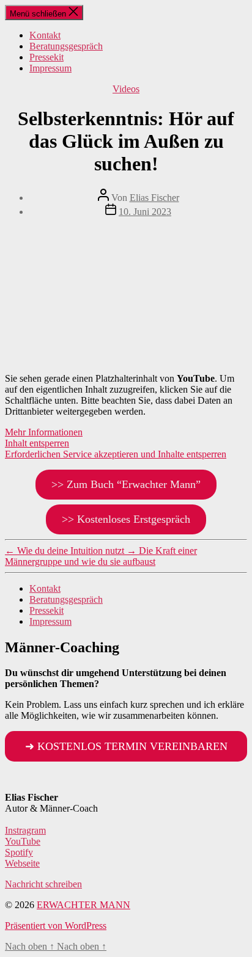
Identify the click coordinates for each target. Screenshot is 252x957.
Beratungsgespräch (66, 46)
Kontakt (45, 35)
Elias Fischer (154, 197)
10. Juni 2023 (145, 211)
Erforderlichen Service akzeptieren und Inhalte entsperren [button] (115, 454)
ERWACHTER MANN (83, 905)
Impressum (50, 68)
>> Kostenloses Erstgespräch (126, 519)
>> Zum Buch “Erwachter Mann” (126, 484)
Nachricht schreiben (43, 884)
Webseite (22, 863)
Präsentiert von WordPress (55, 925)
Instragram (25, 830)
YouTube (22, 841)
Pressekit (46, 57)
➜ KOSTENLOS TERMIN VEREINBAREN (126, 746)
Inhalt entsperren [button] (37, 443)
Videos (126, 89)
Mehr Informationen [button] (44, 432)
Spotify (19, 852)
